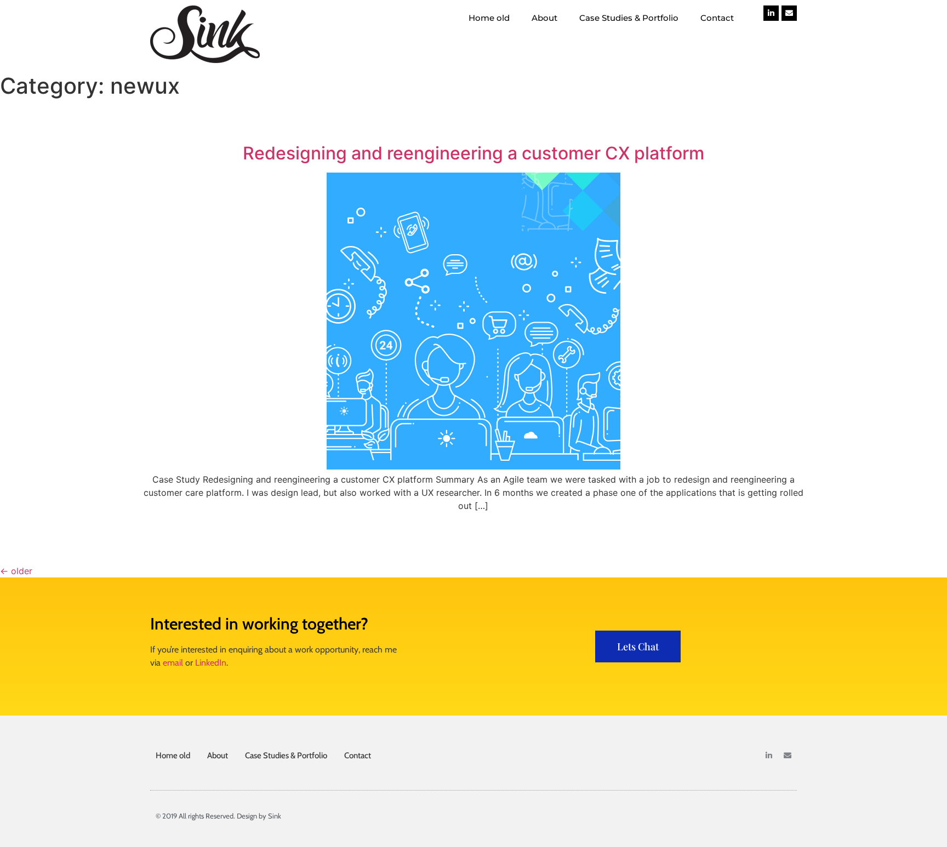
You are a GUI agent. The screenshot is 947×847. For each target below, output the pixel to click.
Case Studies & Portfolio (628, 18)
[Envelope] (789, 13)
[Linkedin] (771, 13)
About (544, 18)
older (16, 570)
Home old (489, 18)
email (173, 662)
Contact (717, 18)
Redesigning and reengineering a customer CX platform (473, 153)
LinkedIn (210, 662)
